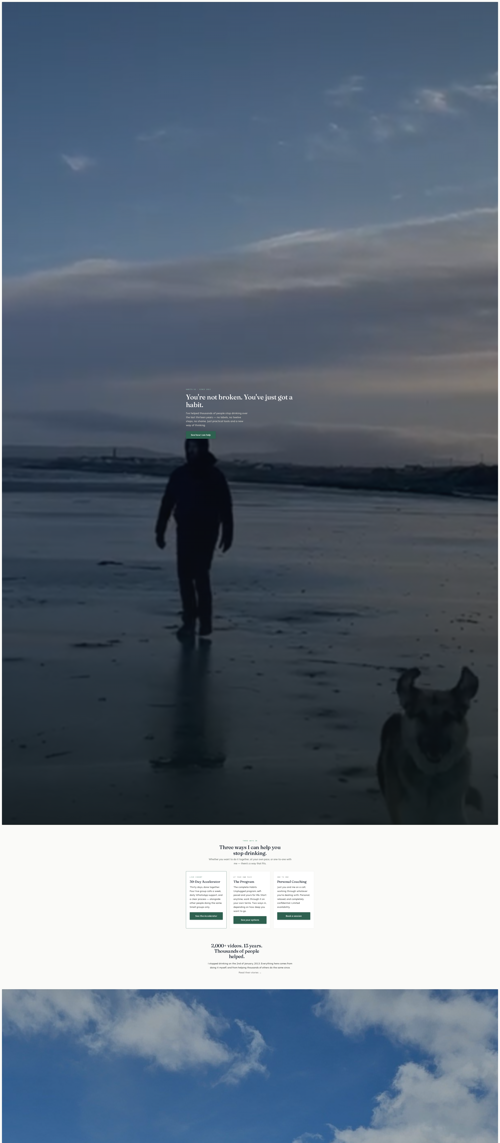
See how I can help (201, 435)
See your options (250, 920)
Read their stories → (250, 972)
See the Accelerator (206, 916)
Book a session (294, 916)
